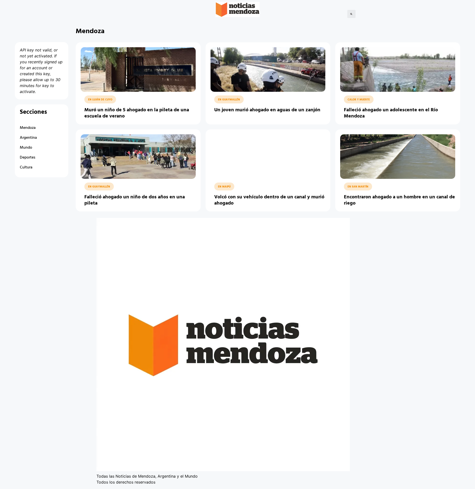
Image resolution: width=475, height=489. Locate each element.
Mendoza (28, 128)
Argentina (28, 138)
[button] (351, 14)
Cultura (26, 167)
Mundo (26, 147)
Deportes (27, 157)
